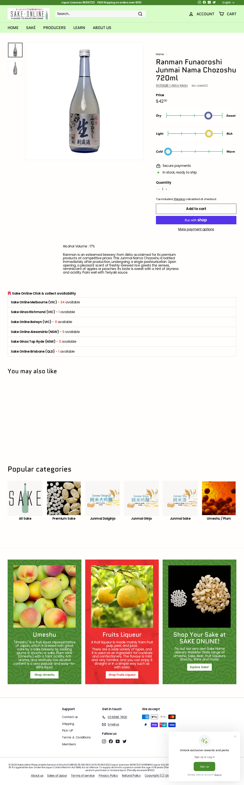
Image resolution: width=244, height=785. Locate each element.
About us (37, 775)
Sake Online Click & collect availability (44, 293)
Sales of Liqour (57, 775)
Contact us (70, 717)
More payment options (196, 229)
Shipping (179, 199)
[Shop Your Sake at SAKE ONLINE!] (199, 596)
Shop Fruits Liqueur (122, 675)
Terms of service (83, 775)
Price (160, 95)
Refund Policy (131, 775)
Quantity (163, 182)
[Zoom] (84, 101)
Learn (79, 27)
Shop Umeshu (46, 675)
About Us (102, 27)
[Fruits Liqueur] (122, 596)
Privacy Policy (108, 775)
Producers (54, 27)
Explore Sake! (199, 667)
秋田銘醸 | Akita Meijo (172, 85)
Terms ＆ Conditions (76, 737)
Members (69, 744)
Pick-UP (67, 730)
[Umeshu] (44, 596)
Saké (31, 27)
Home (13, 27)
